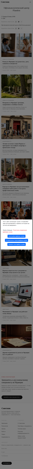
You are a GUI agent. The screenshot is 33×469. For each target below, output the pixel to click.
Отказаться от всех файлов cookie (16, 240)
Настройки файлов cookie (16, 236)
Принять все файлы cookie (16, 244)
